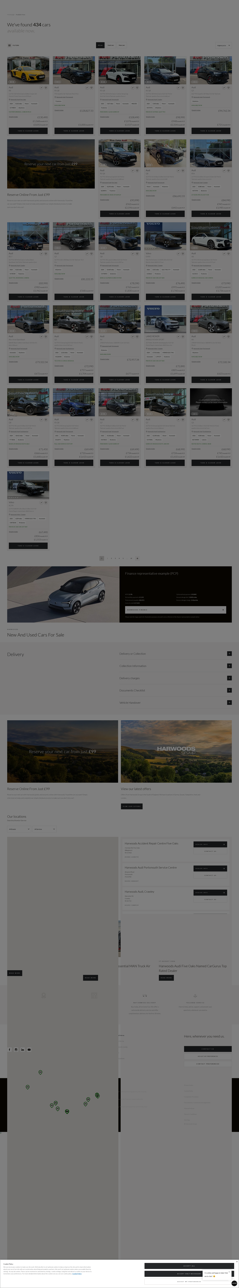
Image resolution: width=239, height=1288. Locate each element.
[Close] (237, 1262)
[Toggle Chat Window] (234, 1283)
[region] (119, 1274)
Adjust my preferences (189, 1281)
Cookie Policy (77, 1274)
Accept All (189, 1266)
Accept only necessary (189, 1273)
